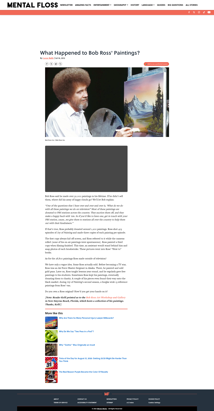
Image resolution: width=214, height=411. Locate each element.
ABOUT (56, 399)
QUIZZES (161, 4)
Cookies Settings (154, 402)
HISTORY (135, 4)
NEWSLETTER (66, 4)
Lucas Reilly (48, 58)
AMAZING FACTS (83, 4)
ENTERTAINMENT (101, 4)
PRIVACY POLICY (132, 399)
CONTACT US (82, 399)
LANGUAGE (147, 4)
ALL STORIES (192, 4)
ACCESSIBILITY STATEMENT (87, 402)
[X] (194, 12)
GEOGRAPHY (120, 4)
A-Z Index (130, 402)
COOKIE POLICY (154, 399)
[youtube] (209, 12)
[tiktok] (204, 12)
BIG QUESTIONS (175, 4)
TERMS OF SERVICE (60, 402)
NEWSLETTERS (112, 399)
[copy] (60, 64)
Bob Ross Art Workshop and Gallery (105, 297)
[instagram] (199, 12)
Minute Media (102, 409)
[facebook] (189, 12)
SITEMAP (110, 402)
